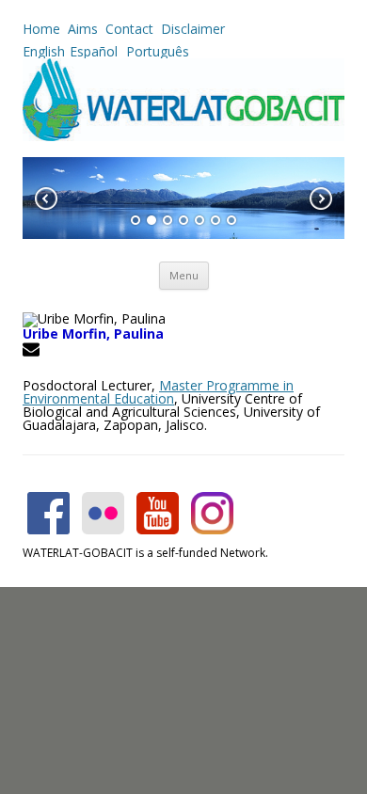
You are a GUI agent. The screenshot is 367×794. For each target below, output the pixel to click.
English (44, 51)
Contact (129, 29)
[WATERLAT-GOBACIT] (183, 136)
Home (41, 29)
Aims (83, 29)
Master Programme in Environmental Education (158, 391)
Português (155, 51)
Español (94, 51)
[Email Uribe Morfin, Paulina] (33, 352)
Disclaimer (193, 29)
